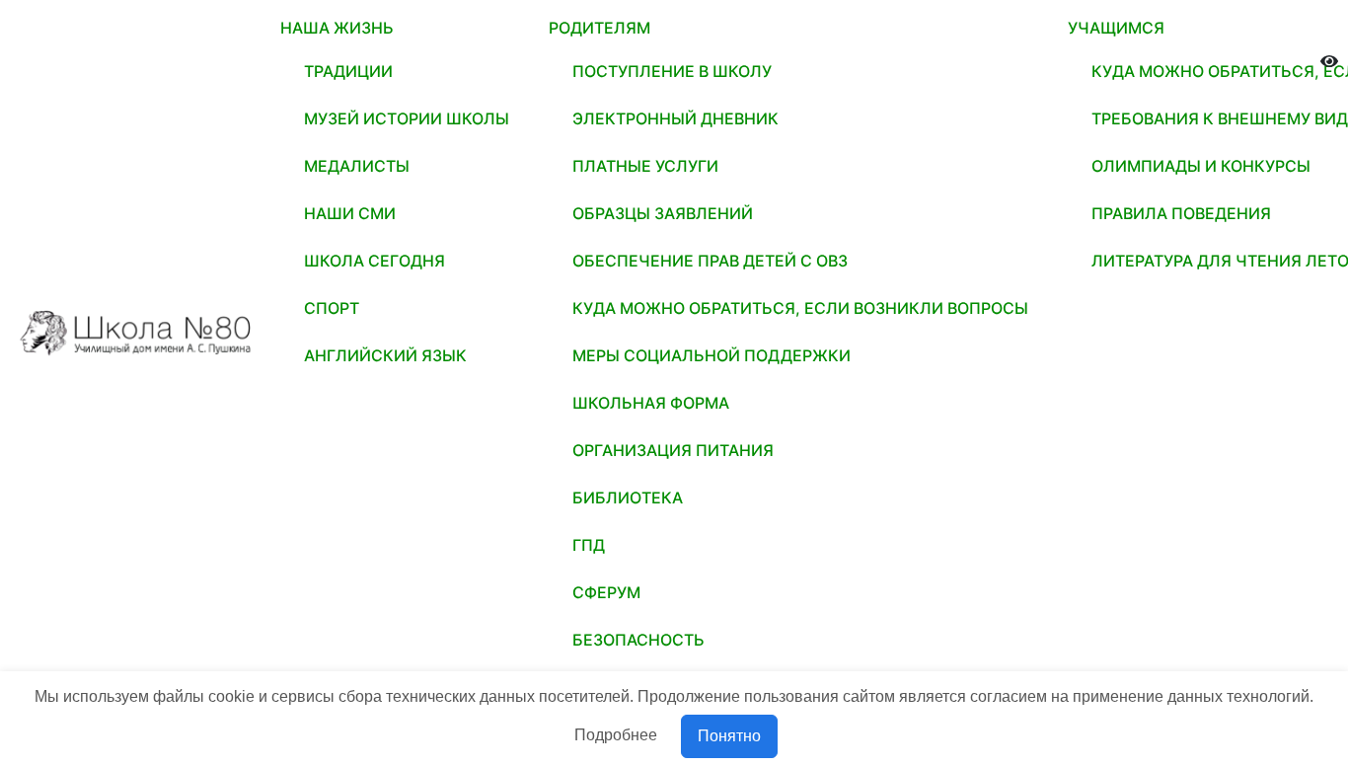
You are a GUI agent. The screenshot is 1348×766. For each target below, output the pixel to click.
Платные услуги (645, 166)
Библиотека (627, 497)
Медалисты (357, 166)
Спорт (331, 308)
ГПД (588, 545)
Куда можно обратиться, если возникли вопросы (800, 308)
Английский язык (385, 355)
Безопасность (638, 640)
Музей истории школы (406, 118)
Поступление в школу (672, 71)
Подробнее (615, 735)
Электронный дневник (675, 118)
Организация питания (673, 450)
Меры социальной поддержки (711, 355)
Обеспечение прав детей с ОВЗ (710, 260)
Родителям (599, 28)
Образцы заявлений (662, 213)
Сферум (606, 592)
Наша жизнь (337, 28)
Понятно (729, 736)
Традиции (348, 71)
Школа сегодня (374, 260)
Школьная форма (650, 403)
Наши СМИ (350, 213)
